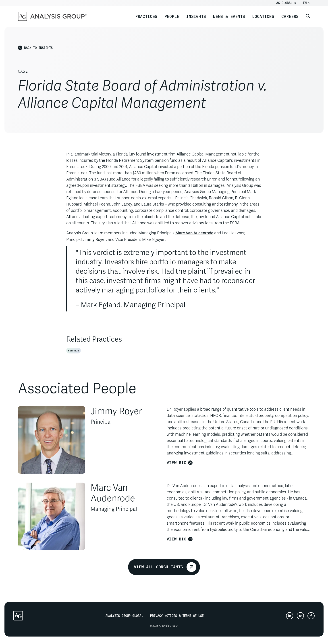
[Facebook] (311, 615)
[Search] (308, 16)
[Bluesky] (300, 615)
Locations (263, 16)
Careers (290, 16)
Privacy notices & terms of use (177, 616)
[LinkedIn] (289, 615)
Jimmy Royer (94, 239)
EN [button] (305, 3)
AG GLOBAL (284, 3)
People (171, 16)
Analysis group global (124, 616)
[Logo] (18, 615)
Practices (146, 16)
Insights (196, 16)
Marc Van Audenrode (194, 232)
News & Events (229, 16)
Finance (73, 350)
